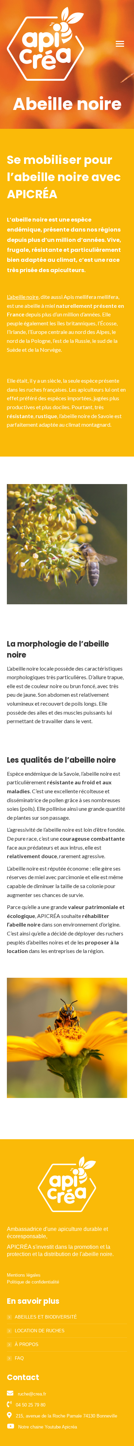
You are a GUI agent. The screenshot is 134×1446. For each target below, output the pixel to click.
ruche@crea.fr (32, 1394)
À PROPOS (26, 1344)
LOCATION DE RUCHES (40, 1330)
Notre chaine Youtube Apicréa (47, 1427)
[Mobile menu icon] (120, 44)
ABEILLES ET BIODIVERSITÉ (46, 1317)
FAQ (19, 1358)
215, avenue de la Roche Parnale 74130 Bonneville (66, 1416)
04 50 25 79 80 (30, 1405)
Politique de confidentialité (33, 1282)
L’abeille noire (22, 296)
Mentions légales (24, 1275)
